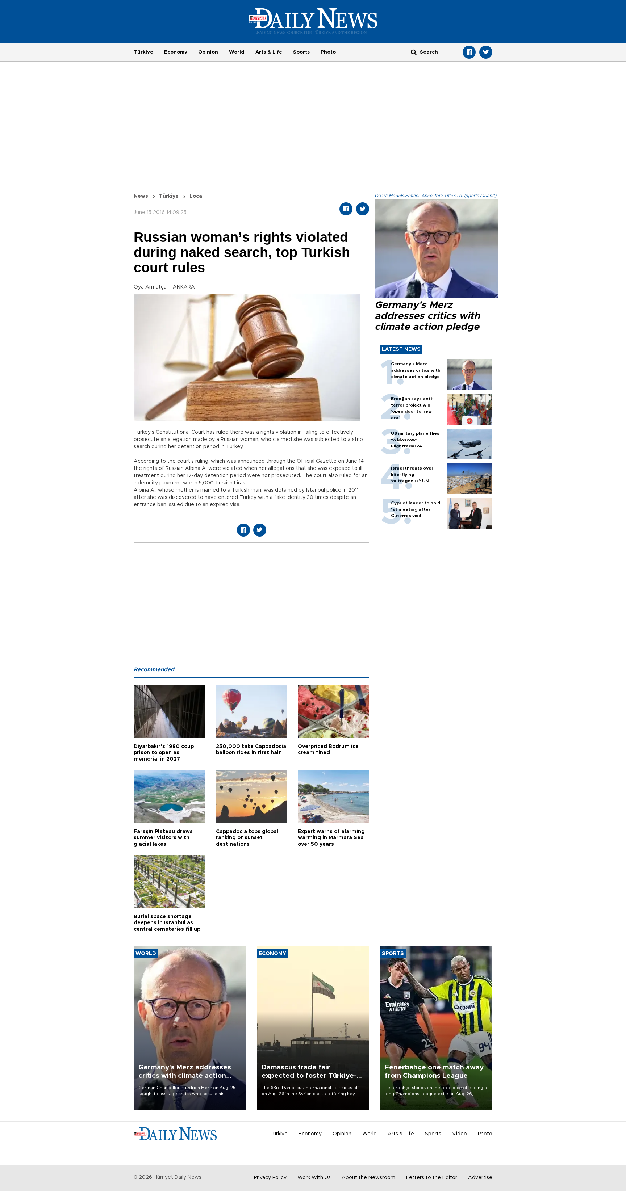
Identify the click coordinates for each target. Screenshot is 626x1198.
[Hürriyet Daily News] (313, 21)
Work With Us (314, 1177)
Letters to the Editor (431, 1177)
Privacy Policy (270, 1177)
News (141, 196)
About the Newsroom (368, 1177)
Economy (175, 52)
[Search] (414, 52)
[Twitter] (485, 52)
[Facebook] (469, 52)
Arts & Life (268, 52)
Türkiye (143, 52)
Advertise (480, 1177)
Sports (301, 52)
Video (459, 1133)
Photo (328, 52)
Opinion (208, 52)
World (237, 52)
